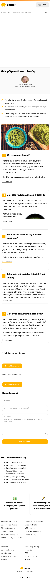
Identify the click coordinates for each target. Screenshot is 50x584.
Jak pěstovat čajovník (15, 474)
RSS (26, 553)
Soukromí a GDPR (32, 556)
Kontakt (28, 559)
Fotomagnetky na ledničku (12, 538)
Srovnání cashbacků (9, 522)
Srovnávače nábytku (9, 534)
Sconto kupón (7, 531)
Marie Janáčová (25, 84)
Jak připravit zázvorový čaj (17, 482)
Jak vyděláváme (7, 550)
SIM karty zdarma (8, 528)
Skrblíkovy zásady (32, 547)
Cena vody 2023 (31, 525)
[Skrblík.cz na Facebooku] (22, 577)
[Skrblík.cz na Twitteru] (28, 577)
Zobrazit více (7, 182)
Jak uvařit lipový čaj (14, 471)
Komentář (7, 416)
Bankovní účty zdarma (34, 522)
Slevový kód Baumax (9, 525)
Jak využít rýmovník (14, 462)
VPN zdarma (30, 528)
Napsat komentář (12, 366)
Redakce (4, 547)
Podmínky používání (9, 556)
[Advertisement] (25, 41)
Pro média (29, 550)
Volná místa (6, 553)
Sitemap (4, 559)
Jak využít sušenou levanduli (17, 480)
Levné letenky (30, 534)
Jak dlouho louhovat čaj (16, 465)
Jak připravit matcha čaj (16, 468)
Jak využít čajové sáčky (15, 477)
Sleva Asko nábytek (33, 531)
